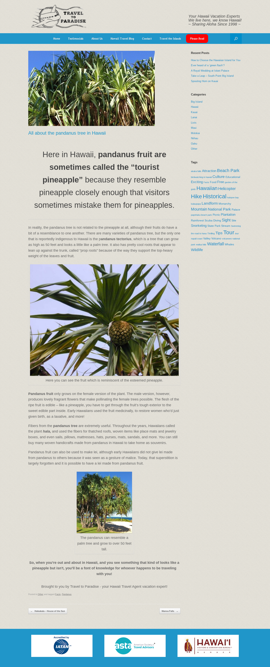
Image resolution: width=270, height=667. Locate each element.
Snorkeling (199, 226)
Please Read (197, 38)
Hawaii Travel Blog (122, 38)
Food (213, 182)
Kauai (194, 112)
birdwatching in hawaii (201, 177)
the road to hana (199, 233)
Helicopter (227, 188)
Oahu (194, 143)
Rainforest (197, 220)
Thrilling (211, 233)
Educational (233, 177)
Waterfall (215, 243)
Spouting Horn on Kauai (204, 81)
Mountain (199, 209)
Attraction (209, 171)
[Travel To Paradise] (59, 16)
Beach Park (228, 170)
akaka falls (196, 171)
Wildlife (197, 250)
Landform (210, 203)
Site (233, 220)
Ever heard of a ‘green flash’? (208, 65)
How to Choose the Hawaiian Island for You (215, 60)
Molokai (195, 133)
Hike (196, 196)
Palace (236, 209)
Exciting (197, 182)
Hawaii (194, 106)
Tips (219, 233)
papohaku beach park (201, 215)
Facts (58, 594)
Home (56, 38)
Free (220, 182)
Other (40, 594)
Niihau (194, 138)
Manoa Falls (170, 611)
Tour (228, 232)
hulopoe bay (233, 197)
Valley (207, 238)
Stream (225, 225)
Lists (193, 122)
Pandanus (67, 594)
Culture (218, 177)
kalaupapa (196, 204)
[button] (236, 38)
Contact (147, 38)
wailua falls (201, 244)
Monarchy (225, 203)
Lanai (194, 117)
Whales (229, 244)
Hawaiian (206, 188)
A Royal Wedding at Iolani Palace (210, 70)
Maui (193, 127)
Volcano (216, 238)
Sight (226, 220)
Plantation (228, 214)
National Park (219, 209)
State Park (213, 225)
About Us (97, 38)
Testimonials (75, 38)
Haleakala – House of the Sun (47, 611)
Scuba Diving (213, 220)
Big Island (196, 101)
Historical (214, 196)
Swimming (236, 226)
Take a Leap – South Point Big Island (212, 75)
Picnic (216, 214)
